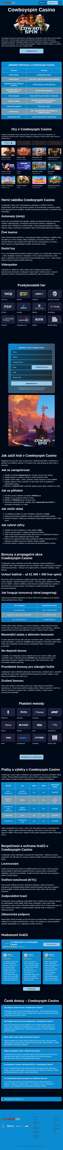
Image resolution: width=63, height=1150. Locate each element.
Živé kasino (22, 143)
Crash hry (38, 143)
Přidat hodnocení (52, 944)
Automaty (53, 143)
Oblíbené (7, 143)
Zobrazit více (31, 988)
